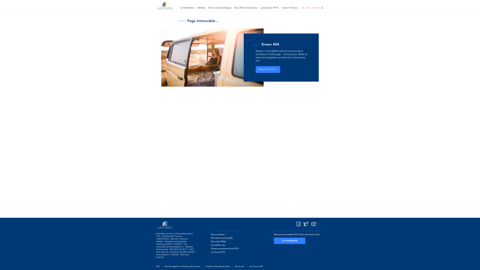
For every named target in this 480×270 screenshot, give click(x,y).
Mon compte (312, 8)
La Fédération (187, 8)
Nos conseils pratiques (219, 8)
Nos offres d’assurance (245, 8)
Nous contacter (218, 235)
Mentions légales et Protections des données (182, 266)
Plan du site (239, 266)
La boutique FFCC (269, 8)
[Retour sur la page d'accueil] (165, 6)
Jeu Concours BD (256, 266)
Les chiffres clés (218, 245)
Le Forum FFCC (218, 252)
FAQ (158, 266)
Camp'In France (290, 8)
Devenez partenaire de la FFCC (225, 249)
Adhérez (201, 8)
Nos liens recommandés (222, 238)
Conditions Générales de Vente (217, 266)
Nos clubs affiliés (218, 242)
